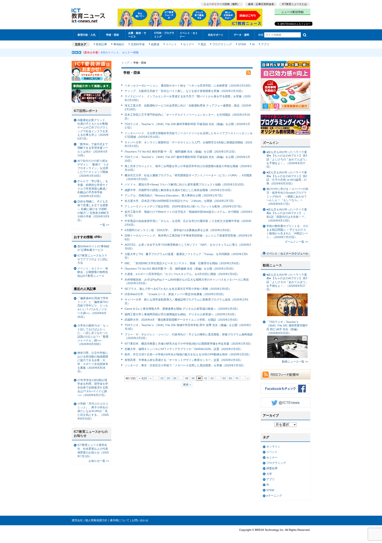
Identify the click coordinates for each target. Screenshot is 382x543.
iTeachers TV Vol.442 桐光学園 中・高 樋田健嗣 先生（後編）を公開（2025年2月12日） (181, 151)
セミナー (188, 44)
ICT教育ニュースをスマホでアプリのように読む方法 (92, 259)
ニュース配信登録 (292, 12)
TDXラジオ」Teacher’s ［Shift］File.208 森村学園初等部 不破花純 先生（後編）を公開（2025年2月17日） (187, 125)
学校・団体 (112, 34)
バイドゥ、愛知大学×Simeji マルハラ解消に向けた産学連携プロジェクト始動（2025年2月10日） (185, 184)
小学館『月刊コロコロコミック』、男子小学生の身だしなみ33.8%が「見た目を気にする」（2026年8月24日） (93, 411)
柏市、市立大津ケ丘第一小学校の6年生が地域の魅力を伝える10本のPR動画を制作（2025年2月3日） (188, 354)
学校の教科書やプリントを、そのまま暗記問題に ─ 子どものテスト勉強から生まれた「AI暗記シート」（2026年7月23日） (287, 231)
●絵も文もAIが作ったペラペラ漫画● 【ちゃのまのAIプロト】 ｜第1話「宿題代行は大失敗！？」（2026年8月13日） (286, 215)
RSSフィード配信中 (285, 374)
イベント (171, 44)
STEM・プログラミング (164, 35)
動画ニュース (272, 265)
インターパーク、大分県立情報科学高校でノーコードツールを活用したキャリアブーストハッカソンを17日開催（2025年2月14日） (189, 135)
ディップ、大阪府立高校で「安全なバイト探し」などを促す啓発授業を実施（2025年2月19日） (184, 91)
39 (193, 378)
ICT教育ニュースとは (294, 4)
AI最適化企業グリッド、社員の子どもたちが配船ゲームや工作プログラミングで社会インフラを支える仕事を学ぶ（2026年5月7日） (93, 129)
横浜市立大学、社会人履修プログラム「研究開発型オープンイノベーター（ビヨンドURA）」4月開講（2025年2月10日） (188, 177)
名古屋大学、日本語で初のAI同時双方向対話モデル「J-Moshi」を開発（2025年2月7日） (180, 200)
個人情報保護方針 (96, 520)
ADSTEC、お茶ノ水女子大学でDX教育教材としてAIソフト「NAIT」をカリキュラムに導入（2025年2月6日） (188, 246)
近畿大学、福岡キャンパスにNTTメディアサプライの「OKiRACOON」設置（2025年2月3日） (184, 349)
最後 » (187, 384)
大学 (269, 473)
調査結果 (272, 468)
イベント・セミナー (189, 35)
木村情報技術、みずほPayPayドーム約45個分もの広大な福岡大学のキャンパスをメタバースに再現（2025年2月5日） (187, 281)
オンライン (273, 446)
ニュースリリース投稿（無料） (222, 4)
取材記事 (101, 44)
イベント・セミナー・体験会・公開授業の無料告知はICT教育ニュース (92, 272)
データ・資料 (241, 34)
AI (253, 44)
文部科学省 (138, 44)
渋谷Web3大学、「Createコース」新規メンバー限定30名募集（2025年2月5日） (175, 294)
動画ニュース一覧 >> (295, 361)
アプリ (265, 44)
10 (162, 378)
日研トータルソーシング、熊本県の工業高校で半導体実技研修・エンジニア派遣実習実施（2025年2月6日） (188, 237)
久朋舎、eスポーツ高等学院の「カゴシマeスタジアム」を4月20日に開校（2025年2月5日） (182, 274)
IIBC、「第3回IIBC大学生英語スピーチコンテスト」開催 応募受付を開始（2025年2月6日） (183, 263)
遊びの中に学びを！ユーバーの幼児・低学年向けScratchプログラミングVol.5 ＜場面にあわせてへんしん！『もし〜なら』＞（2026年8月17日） (287, 196)
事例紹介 (119, 44)
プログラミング (222, 44)
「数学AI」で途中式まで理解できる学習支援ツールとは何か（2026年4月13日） (92, 150)
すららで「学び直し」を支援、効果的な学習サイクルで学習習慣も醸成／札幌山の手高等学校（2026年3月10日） (92, 188)
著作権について (119, 520)
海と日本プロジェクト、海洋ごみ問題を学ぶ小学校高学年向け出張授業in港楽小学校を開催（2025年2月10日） (188, 168)
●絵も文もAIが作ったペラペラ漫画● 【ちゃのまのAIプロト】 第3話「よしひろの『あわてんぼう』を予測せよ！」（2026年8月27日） (287, 159)
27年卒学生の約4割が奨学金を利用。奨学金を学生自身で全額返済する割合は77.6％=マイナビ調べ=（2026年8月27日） (92, 387)
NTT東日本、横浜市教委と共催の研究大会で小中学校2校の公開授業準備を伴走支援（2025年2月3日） (189, 343)
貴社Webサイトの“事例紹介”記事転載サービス (93, 248)
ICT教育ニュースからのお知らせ (91, 434)
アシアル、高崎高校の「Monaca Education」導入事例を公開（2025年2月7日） (174, 195)
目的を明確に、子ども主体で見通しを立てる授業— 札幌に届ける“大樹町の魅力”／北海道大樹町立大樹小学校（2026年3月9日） (93, 211)
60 (230, 378)
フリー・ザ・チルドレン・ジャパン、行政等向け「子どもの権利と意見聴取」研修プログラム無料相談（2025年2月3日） (189, 336)
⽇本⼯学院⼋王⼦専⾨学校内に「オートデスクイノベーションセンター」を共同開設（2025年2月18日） (187, 116)
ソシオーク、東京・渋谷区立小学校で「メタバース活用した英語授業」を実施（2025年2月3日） (185, 365)
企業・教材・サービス (137, 35)
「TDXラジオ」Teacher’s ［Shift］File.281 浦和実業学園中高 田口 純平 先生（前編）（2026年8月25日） (287, 327)
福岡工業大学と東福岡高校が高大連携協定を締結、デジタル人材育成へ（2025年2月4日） (181, 314)
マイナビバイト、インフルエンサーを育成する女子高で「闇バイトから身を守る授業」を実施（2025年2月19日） (188, 98)
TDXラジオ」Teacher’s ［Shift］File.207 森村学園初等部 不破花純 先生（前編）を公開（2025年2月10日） (187, 158)
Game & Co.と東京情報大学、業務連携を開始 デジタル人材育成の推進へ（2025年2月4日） (182, 308)
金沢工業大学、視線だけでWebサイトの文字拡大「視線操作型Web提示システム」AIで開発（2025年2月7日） (188, 213)
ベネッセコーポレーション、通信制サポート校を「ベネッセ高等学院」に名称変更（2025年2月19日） (189, 85)
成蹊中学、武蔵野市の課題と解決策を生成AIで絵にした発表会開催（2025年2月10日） (179, 190)
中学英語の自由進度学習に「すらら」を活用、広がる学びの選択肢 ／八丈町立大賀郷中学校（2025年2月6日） (188, 222)
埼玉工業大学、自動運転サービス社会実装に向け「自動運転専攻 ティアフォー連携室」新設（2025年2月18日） (188, 107)
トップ (125, 62)
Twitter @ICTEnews (285, 402)
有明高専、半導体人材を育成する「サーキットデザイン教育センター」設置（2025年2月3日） (184, 360)
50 (224, 378)
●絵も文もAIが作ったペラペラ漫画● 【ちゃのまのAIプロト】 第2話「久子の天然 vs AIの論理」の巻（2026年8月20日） (286, 178)
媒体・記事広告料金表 (261, 4)
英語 (203, 44)
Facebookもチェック (285, 388)
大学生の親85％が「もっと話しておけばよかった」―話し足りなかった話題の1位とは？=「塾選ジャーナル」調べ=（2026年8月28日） (92, 335)
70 (236, 378)
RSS (248, 72)
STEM (242, 44)
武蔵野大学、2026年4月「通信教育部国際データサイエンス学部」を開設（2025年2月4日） (182, 319)
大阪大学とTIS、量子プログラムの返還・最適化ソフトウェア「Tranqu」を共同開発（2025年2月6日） (186, 255)
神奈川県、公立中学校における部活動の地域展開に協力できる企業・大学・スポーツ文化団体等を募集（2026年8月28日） (92, 362)
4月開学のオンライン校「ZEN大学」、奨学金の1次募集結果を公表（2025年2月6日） (178, 230)
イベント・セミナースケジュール (287, 253)
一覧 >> (104, 224)
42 (212, 378)
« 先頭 (143, 378)
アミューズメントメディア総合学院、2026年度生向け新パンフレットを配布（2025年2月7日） (184, 206)
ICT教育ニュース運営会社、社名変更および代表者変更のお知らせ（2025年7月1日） (93, 450)
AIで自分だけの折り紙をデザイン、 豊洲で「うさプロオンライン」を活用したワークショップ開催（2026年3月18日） (93, 168)
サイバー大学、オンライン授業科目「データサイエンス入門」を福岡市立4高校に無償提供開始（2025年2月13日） (188, 144)
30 (174, 378)
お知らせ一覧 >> (99, 460)
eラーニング (274, 495)
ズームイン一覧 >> (296, 241)
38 (186, 378)
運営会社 (77, 520)
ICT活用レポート (86, 110)
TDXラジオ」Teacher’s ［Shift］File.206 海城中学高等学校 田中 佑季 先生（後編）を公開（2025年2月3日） (188, 326)
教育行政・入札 (87, 34)
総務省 (155, 44)
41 (205, 378)
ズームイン (271, 142)
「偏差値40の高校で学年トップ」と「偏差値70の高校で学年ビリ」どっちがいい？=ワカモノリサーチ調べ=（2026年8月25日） (92, 307)
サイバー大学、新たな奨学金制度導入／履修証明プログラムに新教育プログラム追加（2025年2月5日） (186, 301)
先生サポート (215, 34)
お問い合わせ (140, 520)
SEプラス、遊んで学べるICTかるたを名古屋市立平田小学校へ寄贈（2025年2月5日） (178, 288)
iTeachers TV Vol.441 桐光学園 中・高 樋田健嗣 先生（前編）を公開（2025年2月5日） (180, 268)
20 (168, 378)
